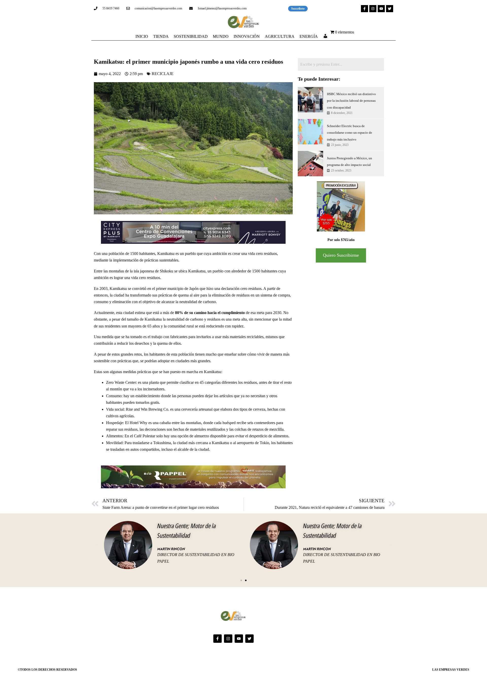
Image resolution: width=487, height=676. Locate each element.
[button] (96, 545)
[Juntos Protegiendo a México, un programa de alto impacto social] (310, 163)
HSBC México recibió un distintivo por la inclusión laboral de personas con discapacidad (351, 100)
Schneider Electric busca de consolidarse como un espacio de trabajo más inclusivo (349, 132)
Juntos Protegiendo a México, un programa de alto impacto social (349, 161)
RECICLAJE (162, 74)
